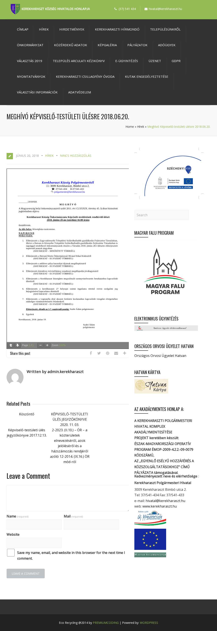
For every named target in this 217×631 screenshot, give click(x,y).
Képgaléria (107, 45)
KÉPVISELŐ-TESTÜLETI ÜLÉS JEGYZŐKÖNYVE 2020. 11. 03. (69, 419)
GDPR (176, 61)
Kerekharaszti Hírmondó (117, 29)
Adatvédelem (79, 92)
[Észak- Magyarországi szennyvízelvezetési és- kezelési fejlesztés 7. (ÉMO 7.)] (169, 197)
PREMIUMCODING (106, 623)
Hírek (44, 29)
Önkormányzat (30, 45)
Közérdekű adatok (70, 45)
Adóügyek (166, 45)
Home (129, 127)
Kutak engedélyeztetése (146, 76)
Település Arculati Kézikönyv (79, 61)
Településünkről (165, 29)
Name (17, 516)
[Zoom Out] (40, 345)
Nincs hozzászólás (75, 156)
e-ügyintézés (126, 61)
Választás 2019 (29, 61)
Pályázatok (137, 45)
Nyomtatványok (31, 76)
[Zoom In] (47, 345)
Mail (73, 516)
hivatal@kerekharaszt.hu (165, 500)
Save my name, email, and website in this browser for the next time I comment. (71, 555)
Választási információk (37, 92)
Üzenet (155, 61)
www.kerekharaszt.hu (159, 506)
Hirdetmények (71, 29)
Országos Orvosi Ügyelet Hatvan (160, 355)
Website (13, 534)
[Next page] (17, 345)
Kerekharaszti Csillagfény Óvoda (85, 76)
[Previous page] (11, 345)
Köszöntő (26, 414)
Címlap (22, 29)
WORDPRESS (149, 623)
